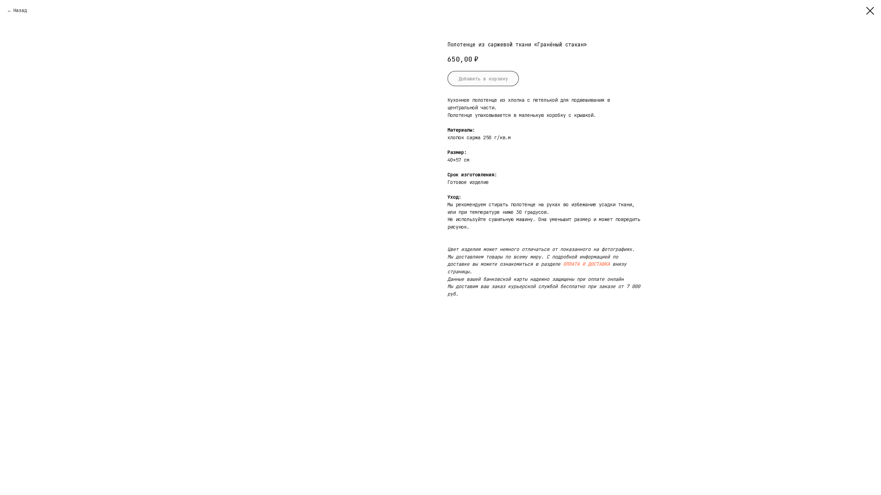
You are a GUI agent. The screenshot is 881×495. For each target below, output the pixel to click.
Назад (20, 10)
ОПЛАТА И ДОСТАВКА (586, 264)
